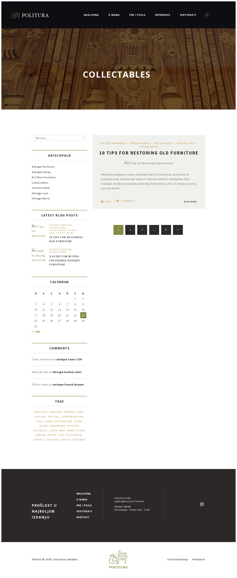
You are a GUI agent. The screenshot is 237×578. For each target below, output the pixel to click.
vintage (53, 439)
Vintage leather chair (67, 372)
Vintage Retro (148, 147)
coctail (54, 416)
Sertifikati (84, 511)
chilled (40, 416)
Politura (37, 559)
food (78, 421)
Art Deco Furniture (44, 177)
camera (69, 411)
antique (41, 411)
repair (41, 435)
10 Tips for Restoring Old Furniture (148, 153)
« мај (36, 331)
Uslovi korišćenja (177, 559)
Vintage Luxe (185, 143)
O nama (82, 499)
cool (39, 421)
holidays (40, 430)
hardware (57, 425)
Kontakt (83, 517)
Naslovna (84, 493)
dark (49, 421)
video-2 (39, 439)
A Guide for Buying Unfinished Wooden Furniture (64, 260)
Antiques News (140, 143)
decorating (63, 421)
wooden (79, 439)
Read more (190, 202)
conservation (73, 416)
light (53, 430)
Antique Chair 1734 (69, 359)
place (81, 430)
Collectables (163, 143)
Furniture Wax (41, 188)
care (80, 411)
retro (52, 435)
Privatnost (198, 559)
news (71, 430)
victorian (74, 435)
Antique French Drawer (68, 384)
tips (61, 435)
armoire (55, 411)
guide (43, 425)
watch (66, 439)
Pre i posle (84, 505)
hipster (73, 425)
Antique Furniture (113, 143)
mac (62, 430)
